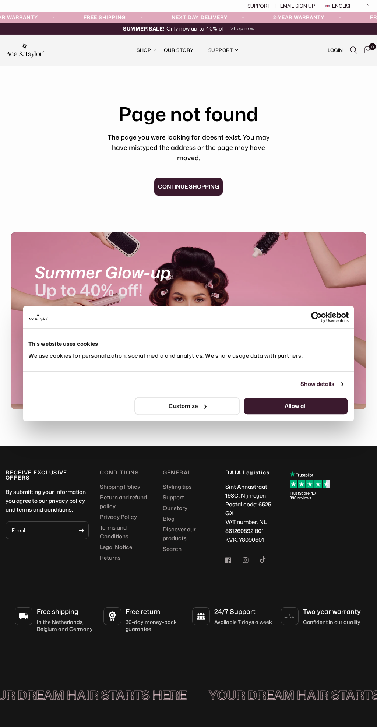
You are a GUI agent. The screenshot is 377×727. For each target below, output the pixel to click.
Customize (183, 406)
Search (172, 549)
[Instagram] (251, 560)
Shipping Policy (120, 487)
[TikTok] (268, 560)
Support (220, 50)
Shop (144, 50)
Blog (169, 519)
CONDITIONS (119, 472)
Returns (110, 558)
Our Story (179, 50)
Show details (317, 384)
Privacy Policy (118, 517)
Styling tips (177, 487)
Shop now (242, 28)
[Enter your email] (81, 530)
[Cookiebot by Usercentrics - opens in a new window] (316, 317)
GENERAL (177, 472)
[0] (366, 50)
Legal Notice (116, 547)
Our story (175, 508)
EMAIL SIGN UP (297, 6)
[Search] (353, 50)
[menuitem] (142, 50)
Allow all (296, 406)
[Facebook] (233, 560)
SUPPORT (258, 6)
